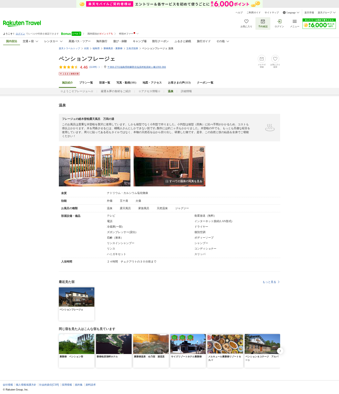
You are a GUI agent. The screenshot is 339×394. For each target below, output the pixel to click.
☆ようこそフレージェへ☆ (76, 91)
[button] (92, 289)
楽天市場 (309, 12)
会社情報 (8, 384)
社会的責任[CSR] (49, 384)
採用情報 (67, 384)
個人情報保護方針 (26, 384)
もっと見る (269, 281)
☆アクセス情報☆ (149, 91)
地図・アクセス (152, 82)
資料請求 (91, 384)
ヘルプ (239, 12)
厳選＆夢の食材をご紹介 (116, 91)
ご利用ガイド (254, 12)
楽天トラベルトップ (69, 48)
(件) (93, 67)
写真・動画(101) (126, 82)
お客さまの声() (179, 82)
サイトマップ (272, 12)
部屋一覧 (104, 82)
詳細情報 (186, 91)
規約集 (79, 384)
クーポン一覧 (205, 82)
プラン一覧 (86, 82)
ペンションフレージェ (87, 59)
